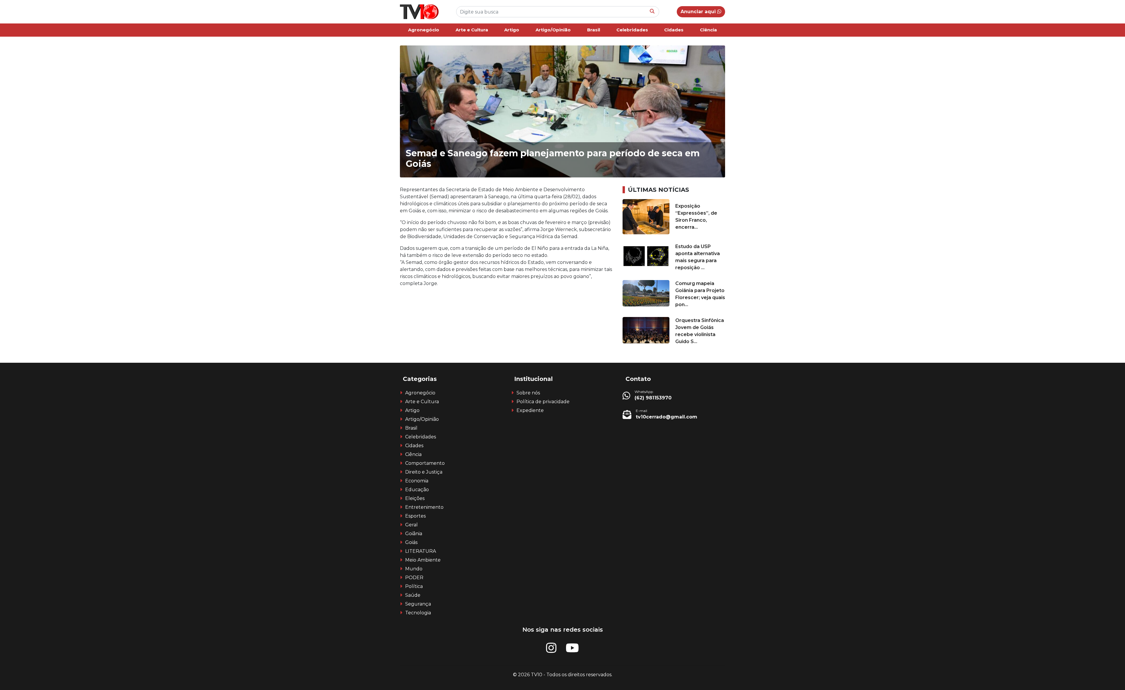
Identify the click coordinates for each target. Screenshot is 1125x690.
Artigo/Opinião (553, 30)
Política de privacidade (543, 401)
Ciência (708, 30)
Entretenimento (424, 507)
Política (414, 586)
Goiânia (413, 533)
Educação (417, 489)
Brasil (593, 30)
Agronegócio (423, 30)
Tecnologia (418, 613)
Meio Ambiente (423, 560)
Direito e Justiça (423, 472)
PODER (414, 577)
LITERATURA (420, 551)
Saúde (412, 595)
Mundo (413, 569)
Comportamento (425, 463)
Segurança (418, 604)
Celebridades (632, 30)
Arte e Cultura (472, 30)
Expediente (530, 410)
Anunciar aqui (699, 11)
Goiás (411, 542)
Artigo (511, 30)
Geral (411, 525)
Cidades (673, 30)
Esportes (415, 516)
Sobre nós (528, 393)
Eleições (415, 498)
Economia (416, 481)
